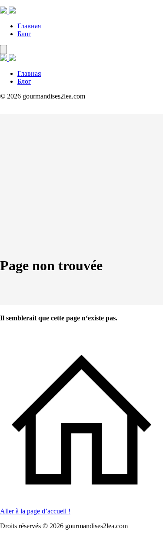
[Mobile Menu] (3, 49)
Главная (29, 26)
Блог (24, 33)
